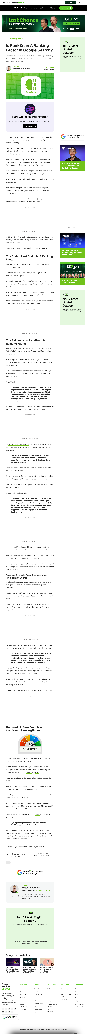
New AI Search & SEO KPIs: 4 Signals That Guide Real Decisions (71, 165)
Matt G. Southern (21, 68)
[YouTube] (9, 1009)
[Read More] (72, 240)
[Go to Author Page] (8, 68)
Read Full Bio (14, 896)
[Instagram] (6, 1012)
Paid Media (23, 995)
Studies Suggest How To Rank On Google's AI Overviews (46, 970)
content (29, 772)
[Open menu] (3, 2)
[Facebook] (12, 1009)
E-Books (50, 998)
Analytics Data (38, 1009)
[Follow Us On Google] (30, 872)
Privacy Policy (79, 1001)
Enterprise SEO (38, 1003)
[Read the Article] (13, 962)
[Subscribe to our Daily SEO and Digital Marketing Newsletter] (80, 2)
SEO (8, 862)
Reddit (36, 1012)
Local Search (37, 992)
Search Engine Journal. (35, 1029)
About (76, 992)
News (21, 989)
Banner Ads (64, 999)
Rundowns (50, 992)
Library (49, 995)
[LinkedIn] (6, 1009)
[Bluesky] (3, 1012)
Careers (77, 998)
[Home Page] (15, 2)
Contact (77, 995)
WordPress (23, 1009)
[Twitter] (15, 1009)
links (37, 772)
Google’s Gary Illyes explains (18, 444)
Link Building (37, 989)
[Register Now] (72, 153)
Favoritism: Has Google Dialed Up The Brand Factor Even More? (29, 970)
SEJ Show (50, 1001)
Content (22, 998)
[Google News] (3, 1009)
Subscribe (78, 989)
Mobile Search (38, 995)
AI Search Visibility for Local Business (71, 281)
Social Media (23, 1001)
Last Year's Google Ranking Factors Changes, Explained (12, 970)
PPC (35, 1006)
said (15, 770)
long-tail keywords (32, 558)
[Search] (83, 2)
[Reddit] (9, 1012)
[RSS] (12, 1012)
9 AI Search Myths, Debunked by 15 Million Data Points (71, 252)
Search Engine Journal (43, 890)
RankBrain (39, 240)
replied (37, 814)
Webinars (50, 989)
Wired (12, 382)
